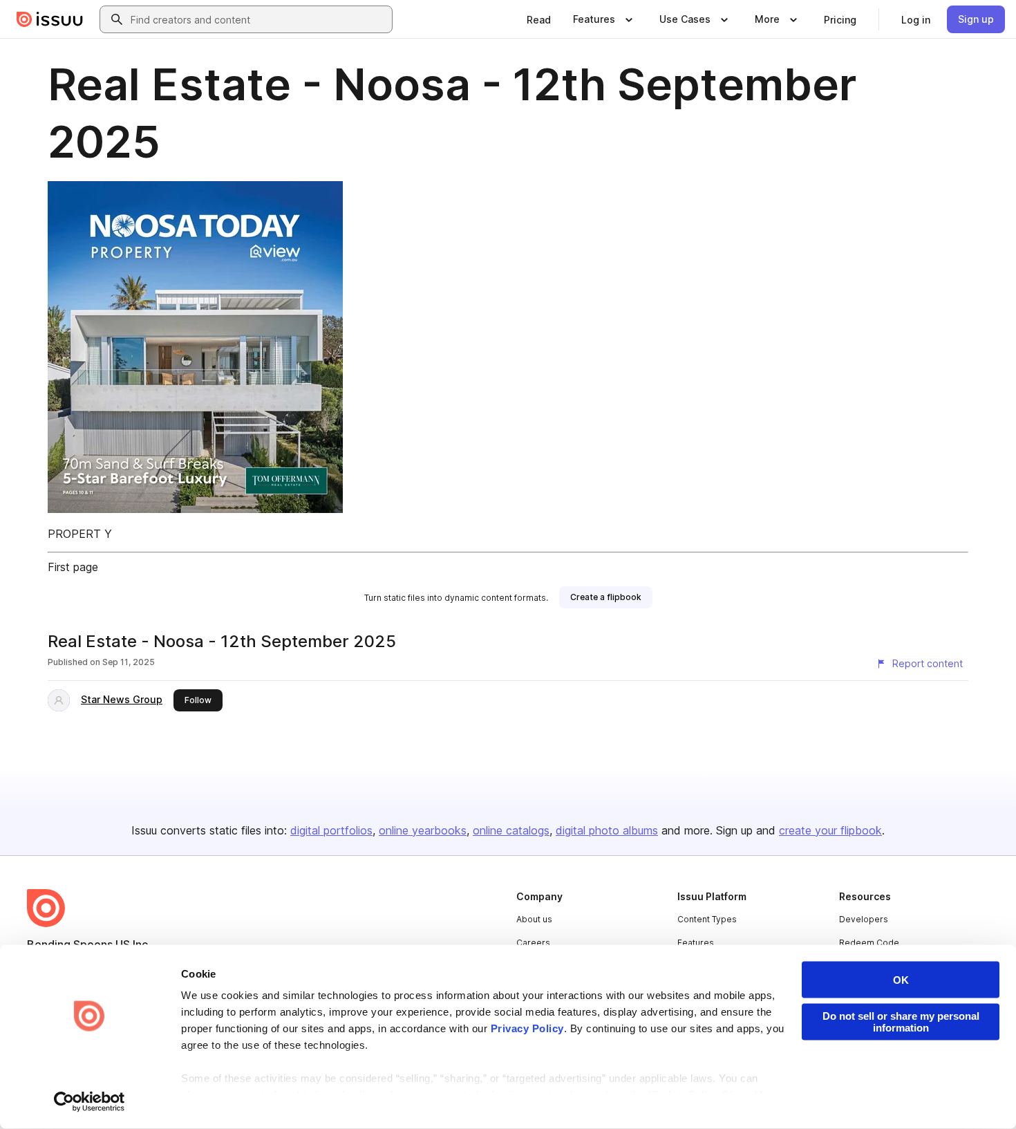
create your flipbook (830, 830)
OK (901, 980)
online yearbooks (423, 830)
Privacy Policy (527, 1028)
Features (695, 942)
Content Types (707, 919)
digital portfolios (331, 830)
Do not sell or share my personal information (900, 1022)
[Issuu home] (49, 19)
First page (73, 567)
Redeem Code (869, 942)
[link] (539, 19)
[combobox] (258, 19)
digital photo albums (607, 830)
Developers (863, 919)
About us (534, 919)
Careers (533, 942)
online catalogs (511, 830)
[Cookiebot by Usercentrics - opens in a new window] (89, 1102)
